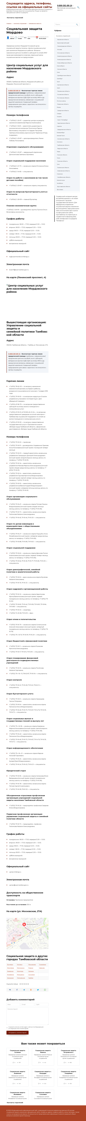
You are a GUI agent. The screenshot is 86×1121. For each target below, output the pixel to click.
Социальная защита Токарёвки (68, 1072)
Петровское (21, 978)
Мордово (20, 971)
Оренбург (60, 78)
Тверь (58, 151)
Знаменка (10, 971)
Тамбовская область (63, 145)
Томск (58, 158)
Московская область (63, 53)
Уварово (42, 968)
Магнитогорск (61, 180)
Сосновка (31, 974)
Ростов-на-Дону (61, 101)
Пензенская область (63, 91)
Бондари (10, 964)
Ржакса (30, 968)
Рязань (59, 107)
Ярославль (60, 189)
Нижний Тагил (61, 135)
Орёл (58, 88)
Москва (59, 49)
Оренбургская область (64, 75)
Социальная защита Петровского (68, 1051)
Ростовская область (63, 98)
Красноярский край (63, 43)
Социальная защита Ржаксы (43, 1051)
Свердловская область (64, 129)
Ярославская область (63, 186)
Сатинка (31, 971)
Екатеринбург (61, 132)
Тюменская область (63, 167)
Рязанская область (62, 104)
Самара (59, 113)
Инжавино (10, 974)
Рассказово (32, 964)
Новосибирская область (64, 63)
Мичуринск (20, 968)
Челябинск (60, 183)
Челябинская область (63, 177)
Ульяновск (60, 174)
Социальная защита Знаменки (17, 1072)
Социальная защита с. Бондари (43, 1072)
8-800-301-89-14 (64, 5)
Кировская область (63, 39)
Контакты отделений (15, 17)
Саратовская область (63, 123)
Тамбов (30, 978)
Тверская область (62, 148)
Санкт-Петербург (62, 120)
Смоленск (59, 142)
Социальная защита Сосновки (43, 1093)
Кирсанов (10, 978)
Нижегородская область (64, 56)
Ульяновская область (63, 170)
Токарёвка (42, 964)
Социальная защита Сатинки (17, 1051)
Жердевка (10, 968)
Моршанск (20, 974)
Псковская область (63, 94)
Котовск (19, 964)
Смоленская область (63, 139)
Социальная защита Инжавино (17, 1093)
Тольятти (59, 116)
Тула (58, 164)
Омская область (62, 69)
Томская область (62, 155)
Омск (58, 72)
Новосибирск (60, 66)
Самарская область (63, 110)
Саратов (59, 126)
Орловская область (63, 84)
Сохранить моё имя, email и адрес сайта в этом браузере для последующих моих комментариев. (25, 1027)
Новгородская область (64, 59)
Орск (58, 81)
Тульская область (62, 161)
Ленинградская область (64, 46)
